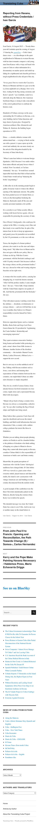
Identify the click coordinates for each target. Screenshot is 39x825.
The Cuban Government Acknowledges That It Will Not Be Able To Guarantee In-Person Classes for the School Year (20, 634)
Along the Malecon (11, 718)
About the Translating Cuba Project (16, 814)
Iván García (6, 516)
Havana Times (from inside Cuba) (16, 745)
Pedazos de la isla (11, 751)
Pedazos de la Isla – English (14, 754)
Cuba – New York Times (13, 730)
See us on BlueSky (16, 588)
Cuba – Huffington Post (13, 727)
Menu (32, 3)
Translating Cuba (13, 3)
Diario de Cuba (10, 736)
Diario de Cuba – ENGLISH (15, 739)
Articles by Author (10, 808)
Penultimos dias (10, 757)
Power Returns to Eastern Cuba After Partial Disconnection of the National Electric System (20, 643)
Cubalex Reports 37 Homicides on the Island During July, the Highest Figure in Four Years (20, 676)
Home (5, 803)
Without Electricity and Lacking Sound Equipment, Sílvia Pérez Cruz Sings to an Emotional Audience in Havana (19, 685)
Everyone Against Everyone (14, 698)
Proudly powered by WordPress (24, 821)
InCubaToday (10, 748)
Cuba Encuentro (10, 733)
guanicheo (17, 52)
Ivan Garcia (28, 516)
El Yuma (8, 742)
